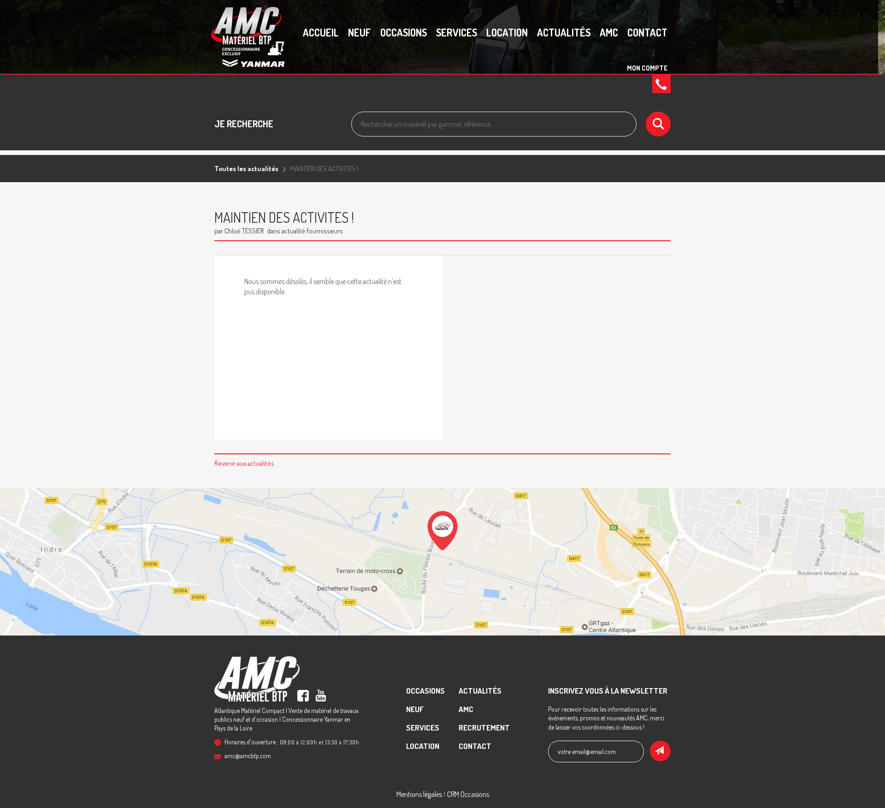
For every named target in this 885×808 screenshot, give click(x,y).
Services (456, 32)
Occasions (403, 32)
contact (647, 32)
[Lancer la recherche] (658, 124)
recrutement (484, 727)
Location (507, 32)
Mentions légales (419, 794)
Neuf (359, 32)
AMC (609, 32)
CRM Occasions (468, 794)
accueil (321, 32)
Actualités (563, 32)
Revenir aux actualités (244, 463)
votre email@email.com (587, 751)
